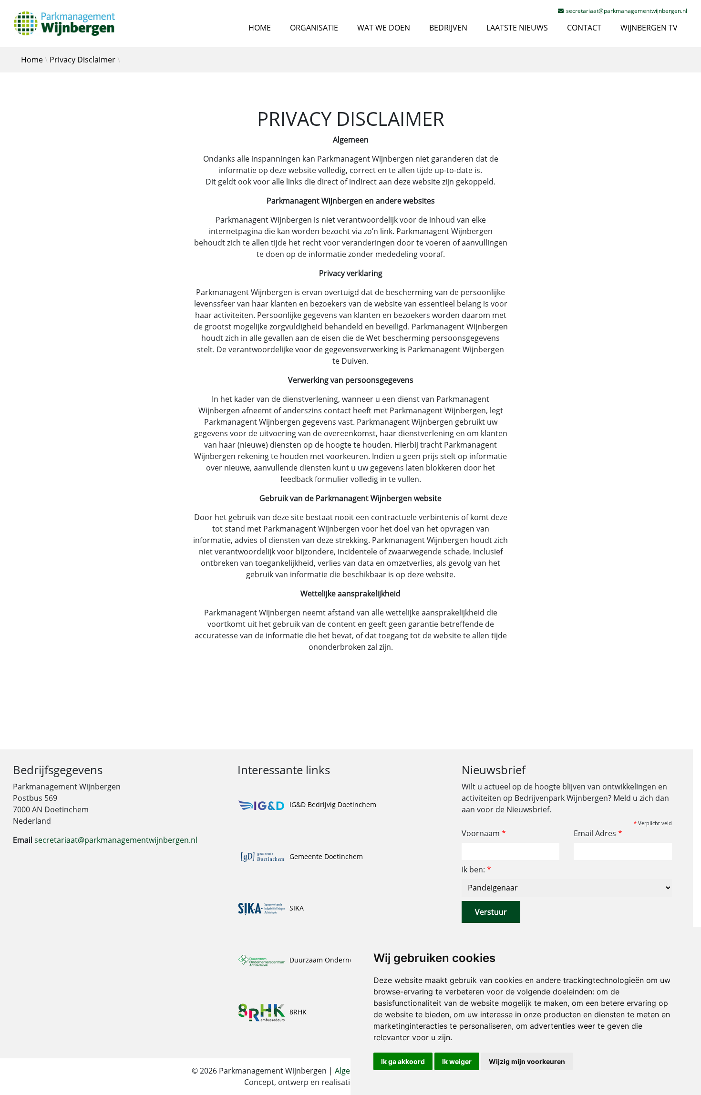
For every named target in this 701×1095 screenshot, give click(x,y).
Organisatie (314, 27)
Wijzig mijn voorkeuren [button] (527, 1061)
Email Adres (598, 833)
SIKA (296, 907)
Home (259, 27)
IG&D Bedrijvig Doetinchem (332, 804)
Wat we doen (383, 27)
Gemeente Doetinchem (325, 856)
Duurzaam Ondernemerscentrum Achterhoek (361, 959)
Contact (584, 27)
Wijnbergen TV (649, 27)
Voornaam (484, 833)
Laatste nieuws (517, 27)
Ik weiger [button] (457, 1061)
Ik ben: (476, 869)
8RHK (297, 1011)
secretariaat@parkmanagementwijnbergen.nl (115, 840)
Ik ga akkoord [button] (403, 1061)
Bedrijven (448, 27)
